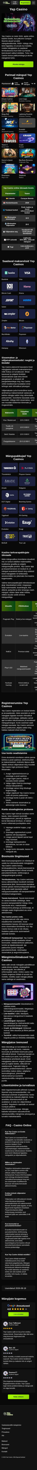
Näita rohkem (18, 1397)
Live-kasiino (17, 83)
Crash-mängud (27, 83)
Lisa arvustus (18, 1314)
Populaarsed (6, 83)
